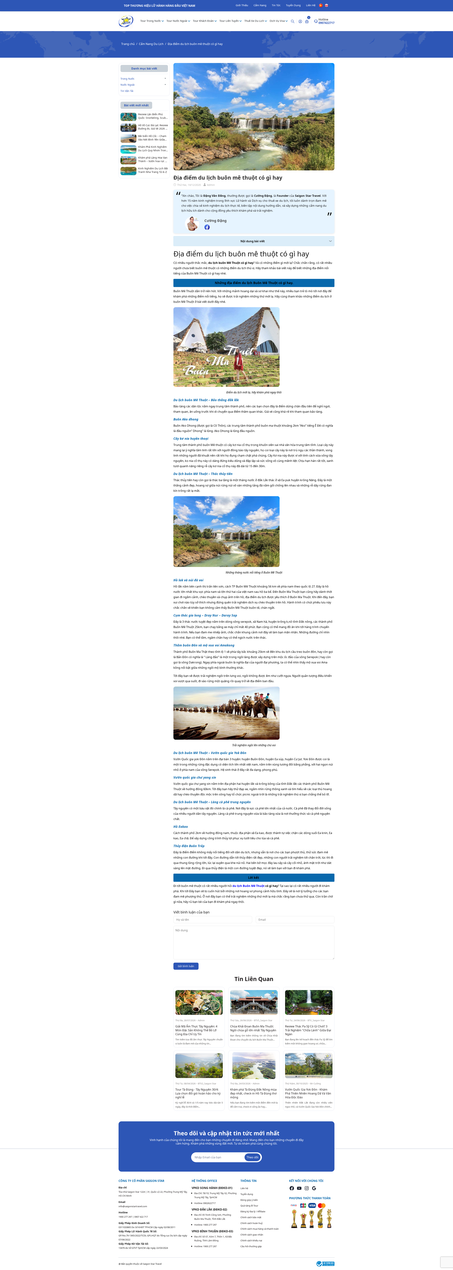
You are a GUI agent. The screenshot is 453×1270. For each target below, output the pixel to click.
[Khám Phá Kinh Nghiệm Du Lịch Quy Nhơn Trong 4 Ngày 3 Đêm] (128, 149)
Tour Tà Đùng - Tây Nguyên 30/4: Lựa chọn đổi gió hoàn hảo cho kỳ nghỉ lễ (197, 1093)
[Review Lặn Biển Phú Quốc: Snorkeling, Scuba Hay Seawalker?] (128, 117)
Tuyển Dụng (293, 5)
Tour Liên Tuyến (229, 20)
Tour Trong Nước (151, 20)
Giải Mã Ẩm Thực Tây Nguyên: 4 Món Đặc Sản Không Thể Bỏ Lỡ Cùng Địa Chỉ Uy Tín (196, 1030)
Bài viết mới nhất (136, 105)
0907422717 (326, 22)
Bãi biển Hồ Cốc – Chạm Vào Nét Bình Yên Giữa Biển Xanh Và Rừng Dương (152, 137)
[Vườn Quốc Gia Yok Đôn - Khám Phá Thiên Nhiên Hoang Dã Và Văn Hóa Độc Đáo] (308, 1065)
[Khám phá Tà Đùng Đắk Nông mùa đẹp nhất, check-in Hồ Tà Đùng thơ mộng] (254, 1065)
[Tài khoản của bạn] (300, 21)
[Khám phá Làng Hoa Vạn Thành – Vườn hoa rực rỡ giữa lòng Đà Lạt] (128, 160)
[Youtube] (299, 1188)
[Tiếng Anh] (326, 5)
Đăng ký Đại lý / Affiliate (252, 1211)
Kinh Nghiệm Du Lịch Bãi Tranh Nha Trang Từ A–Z (153, 170)
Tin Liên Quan (253, 979)
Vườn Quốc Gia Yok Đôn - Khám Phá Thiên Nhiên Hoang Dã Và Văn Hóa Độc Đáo (308, 1093)
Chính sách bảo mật (250, 1217)
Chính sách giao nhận (251, 1234)
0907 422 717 (141, 1216)
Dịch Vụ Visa (277, 20)
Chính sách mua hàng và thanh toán (259, 1228)
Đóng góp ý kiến (249, 1200)
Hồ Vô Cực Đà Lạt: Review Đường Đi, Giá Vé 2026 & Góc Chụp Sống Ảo (153, 127)
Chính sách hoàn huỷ (251, 1223)
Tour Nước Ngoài (177, 20)
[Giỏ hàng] (307, 21)
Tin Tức (276, 5)
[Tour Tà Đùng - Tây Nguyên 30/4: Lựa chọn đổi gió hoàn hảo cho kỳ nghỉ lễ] (199, 1065)
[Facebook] (291, 1188)
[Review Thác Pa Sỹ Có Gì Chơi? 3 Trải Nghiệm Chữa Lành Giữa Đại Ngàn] (308, 1002)
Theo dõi (252, 1157)
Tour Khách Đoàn (203, 20)
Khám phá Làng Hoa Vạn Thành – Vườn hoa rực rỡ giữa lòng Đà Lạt (153, 159)
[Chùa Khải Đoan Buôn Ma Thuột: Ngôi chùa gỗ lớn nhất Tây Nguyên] (254, 1002)
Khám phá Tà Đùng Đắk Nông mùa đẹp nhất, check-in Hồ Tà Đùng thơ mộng (253, 1093)
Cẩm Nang (260, 5)
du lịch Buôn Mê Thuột (249, 886)
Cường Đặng (215, 220)
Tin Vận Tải (127, 91)
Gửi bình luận (186, 966)
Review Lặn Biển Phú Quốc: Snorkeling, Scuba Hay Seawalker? (152, 116)
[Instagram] (306, 1188)
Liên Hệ (310, 5)
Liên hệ (244, 1188)
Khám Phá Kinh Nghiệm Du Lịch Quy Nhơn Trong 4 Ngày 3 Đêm (153, 148)
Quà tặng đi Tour (249, 1205)
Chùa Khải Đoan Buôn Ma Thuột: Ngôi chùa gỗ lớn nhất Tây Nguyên (253, 1028)
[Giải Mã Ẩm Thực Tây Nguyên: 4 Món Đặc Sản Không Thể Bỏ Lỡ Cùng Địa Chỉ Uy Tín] (199, 1002)
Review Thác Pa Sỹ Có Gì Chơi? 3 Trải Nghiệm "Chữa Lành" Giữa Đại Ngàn (308, 1030)
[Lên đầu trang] (447, 1259)
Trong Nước (127, 78)
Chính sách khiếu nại (251, 1240)
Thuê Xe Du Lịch (254, 20)
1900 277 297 (126, 1216)
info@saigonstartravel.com (133, 1206)
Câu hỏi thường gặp (251, 1246)
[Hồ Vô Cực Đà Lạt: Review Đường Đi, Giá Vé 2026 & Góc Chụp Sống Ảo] (128, 127)
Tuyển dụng (246, 1194)
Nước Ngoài (128, 85)
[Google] (314, 1188)
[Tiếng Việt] (321, 5)
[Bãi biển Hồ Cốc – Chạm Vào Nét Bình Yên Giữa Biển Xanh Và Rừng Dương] (128, 138)
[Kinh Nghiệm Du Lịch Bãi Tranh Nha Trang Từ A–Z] (128, 171)
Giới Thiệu (242, 5)
